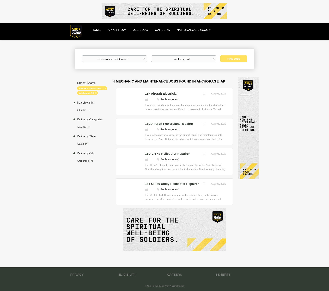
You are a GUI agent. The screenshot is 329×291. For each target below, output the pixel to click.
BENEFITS (223, 274)
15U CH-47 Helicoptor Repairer (167, 153)
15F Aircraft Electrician (161, 93)
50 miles (82, 110)
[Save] (204, 94)
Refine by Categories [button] (89, 119)
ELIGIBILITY (127, 274)
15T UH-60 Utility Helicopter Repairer (172, 184)
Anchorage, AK (86, 93)
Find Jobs (233, 58)
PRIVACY (77, 274)
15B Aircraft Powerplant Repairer (169, 123)
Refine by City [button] (85, 153)
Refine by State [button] (86, 136)
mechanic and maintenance (92, 88)
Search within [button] (85, 102)
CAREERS (174, 274)
